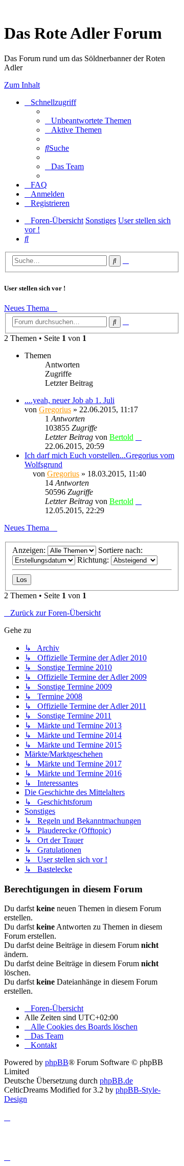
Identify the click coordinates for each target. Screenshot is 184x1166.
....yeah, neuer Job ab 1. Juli (69, 400)
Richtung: (94, 559)
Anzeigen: (30, 550)
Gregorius (55, 409)
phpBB (56, 1062)
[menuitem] (88, 120)
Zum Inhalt (22, 85)
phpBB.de (116, 1080)
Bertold (121, 437)
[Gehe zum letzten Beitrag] (138, 437)
